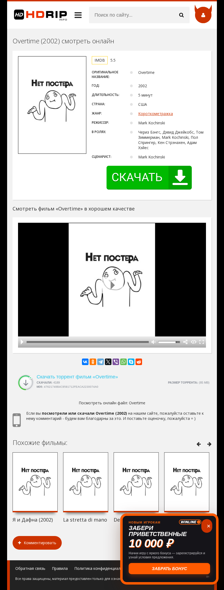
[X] (108, 362)
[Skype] (131, 362)
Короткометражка (155, 113)
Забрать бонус (169, 568)
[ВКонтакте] (85, 362)
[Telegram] (100, 362)
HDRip (37, 15)
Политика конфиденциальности (104, 568)
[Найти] (181, 15)
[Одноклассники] (93, 362)
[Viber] (116, 362)
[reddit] (138, 362)
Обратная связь (30, 568)
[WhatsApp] (123, 362)
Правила (60, 568)
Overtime (137, 402)
